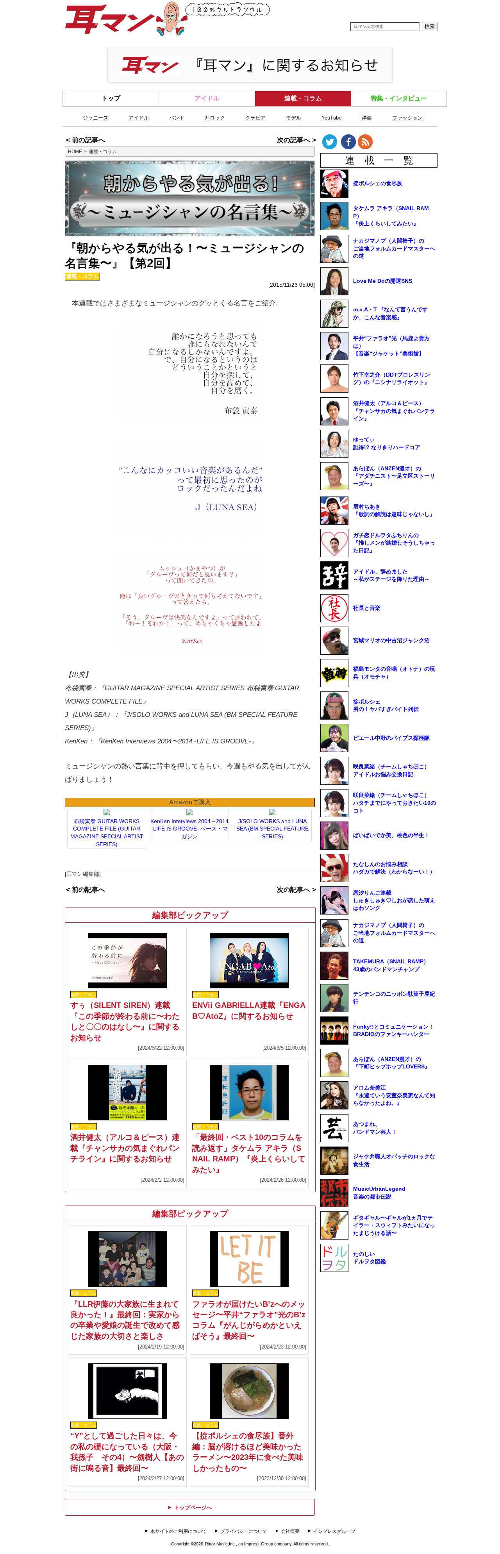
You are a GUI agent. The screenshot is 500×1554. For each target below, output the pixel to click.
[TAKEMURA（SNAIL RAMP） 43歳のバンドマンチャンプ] (395, 978)
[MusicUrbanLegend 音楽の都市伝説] (395, 1205)
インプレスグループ (334, 1531)
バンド (176, 118)
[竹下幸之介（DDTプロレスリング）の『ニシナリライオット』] (395, 391)
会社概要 (290, 1531)
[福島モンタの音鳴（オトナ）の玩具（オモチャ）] (395, 685)
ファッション (407, 118)
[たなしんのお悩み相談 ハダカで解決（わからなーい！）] (395, 880)
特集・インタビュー (399, 98)
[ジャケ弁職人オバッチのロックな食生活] (395, 1173)
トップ (111, 98)
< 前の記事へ (85, 140)
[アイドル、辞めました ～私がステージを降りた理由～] (395, 587)
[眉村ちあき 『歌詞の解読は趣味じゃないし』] (395, 523)
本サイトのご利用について (178, 1531)
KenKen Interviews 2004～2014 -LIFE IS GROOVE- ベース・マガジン (189, 829)
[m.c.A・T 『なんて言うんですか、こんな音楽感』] (395, 326)
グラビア (255, 118)
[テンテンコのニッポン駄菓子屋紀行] (395, 1010)
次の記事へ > (296, 140)
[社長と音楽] (395, 620)
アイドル (207, 98)
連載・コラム (303, 98)
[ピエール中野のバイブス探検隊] (395, 750)
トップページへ (190, 1507)
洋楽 (367, 118)
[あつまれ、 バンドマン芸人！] (395, 1140)
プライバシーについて (243, 1531)
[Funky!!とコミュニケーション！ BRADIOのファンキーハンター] (395, 1043)
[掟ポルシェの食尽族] (395, 196)
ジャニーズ (95, 118)
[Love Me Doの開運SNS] (395, 293)
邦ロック (215, 118)
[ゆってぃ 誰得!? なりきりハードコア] (395, 456)
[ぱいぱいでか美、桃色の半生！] (395, 848)
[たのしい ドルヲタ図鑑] (395, 1270)
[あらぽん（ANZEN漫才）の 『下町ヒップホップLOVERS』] (395, 1075)
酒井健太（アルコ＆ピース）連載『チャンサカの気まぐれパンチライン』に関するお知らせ (125, 1148)
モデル (293, 118)
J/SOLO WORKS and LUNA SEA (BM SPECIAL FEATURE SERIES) (272, 829)
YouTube (331, 118)
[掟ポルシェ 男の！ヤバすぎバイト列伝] (395, 717)
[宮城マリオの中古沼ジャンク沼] (395, 653)
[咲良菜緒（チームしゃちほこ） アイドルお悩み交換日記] (395, 783)
